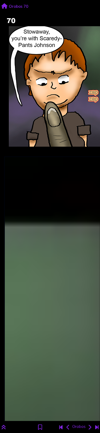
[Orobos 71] (90, 427)
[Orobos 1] (61, 427)
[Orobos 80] (97, 427)
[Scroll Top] (3, 427)
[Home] (4, 6)
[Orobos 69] (68, 427)
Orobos (79, 427)
